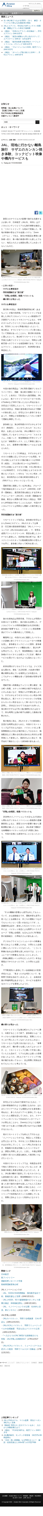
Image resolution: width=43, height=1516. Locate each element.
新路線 (30, 134)
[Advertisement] (21, 79)
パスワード (26, 8)
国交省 (10, 131)
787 (22, 131)
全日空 (18, 131)
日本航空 (4, 131)
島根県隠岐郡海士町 (9, 1284)
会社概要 (5, 1496)
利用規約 (25, 1496)
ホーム (5, 13)
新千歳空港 (23, 134)
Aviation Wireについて (15, 1496)
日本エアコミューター (23, 1362)
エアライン (4, 140)
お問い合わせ (27, 1497)
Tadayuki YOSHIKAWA (13, 163)
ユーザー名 (26, 5)
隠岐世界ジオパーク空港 (11, 1281)
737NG (3, 134)
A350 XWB (10, 134)
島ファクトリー (8, 1278)
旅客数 (17, 134)
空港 (14, 140)
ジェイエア (11, 1362)
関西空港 (36, 134)
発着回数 (37, 131)
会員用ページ (17, 13)
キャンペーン (28, 131)
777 (14, 131)
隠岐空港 (7, 1366)
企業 (10, 140)
